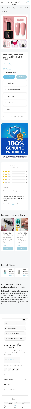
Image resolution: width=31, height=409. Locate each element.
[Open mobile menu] (2, 2)
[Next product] (6, 12)
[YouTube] (13, 369)
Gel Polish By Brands (13, 8)
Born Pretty (24, 8)
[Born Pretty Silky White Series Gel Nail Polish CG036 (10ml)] (22, 224)
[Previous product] (2, 12)
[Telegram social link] (21, 117)
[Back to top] (24, 318)
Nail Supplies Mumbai (14, 398)
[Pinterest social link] (15, 117)
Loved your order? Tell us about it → (13, 365)
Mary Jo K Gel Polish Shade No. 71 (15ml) (8, 235)
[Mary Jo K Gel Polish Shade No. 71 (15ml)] (7, 224)
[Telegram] (17, 369)
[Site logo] (15, 2)
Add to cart (9, 76)
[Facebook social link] (9, 117)
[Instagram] (9, 369)
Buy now (21, 76)
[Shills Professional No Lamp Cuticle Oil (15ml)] (5, 272)
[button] (8, 248)
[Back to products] (4, 12)
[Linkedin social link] (18, 117)
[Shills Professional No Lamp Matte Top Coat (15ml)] (19, 272)
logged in (14, 204)
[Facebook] (5, 369)
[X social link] (12, 117)
